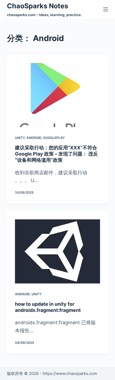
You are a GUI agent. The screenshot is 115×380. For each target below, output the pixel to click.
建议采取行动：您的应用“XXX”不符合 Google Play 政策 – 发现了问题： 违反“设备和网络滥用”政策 (56, 154)
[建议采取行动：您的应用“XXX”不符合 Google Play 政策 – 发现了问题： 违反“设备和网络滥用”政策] (57, 95)
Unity (20, 138)
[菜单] (105, 9)
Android (33, 138)
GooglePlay (54, 138)
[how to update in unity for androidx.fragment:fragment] (57, 251)
